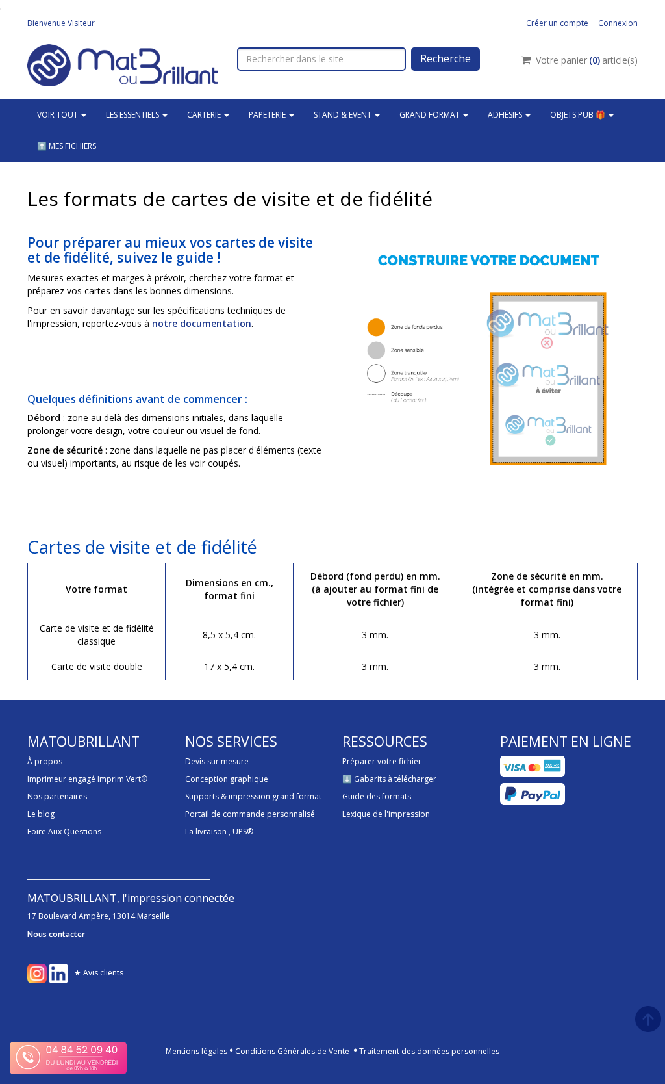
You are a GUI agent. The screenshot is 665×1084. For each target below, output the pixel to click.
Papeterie (268, 114)
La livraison (206, 831)
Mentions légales (196, 1051)
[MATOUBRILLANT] (122, 64)
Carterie (205, 114)
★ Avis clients (98, 972)
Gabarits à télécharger (395, 778)
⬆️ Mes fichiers (66, 145)
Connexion (618, 23)
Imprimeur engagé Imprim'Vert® (87, 778)
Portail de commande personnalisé (250, 813)
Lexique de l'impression (386, 813)
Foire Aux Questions (64, 831)
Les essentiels (133, 114)
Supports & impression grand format (253, 796)
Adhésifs (506, 114)
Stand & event (343, 114)
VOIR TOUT (58, 114)
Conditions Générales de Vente (292, 1051)
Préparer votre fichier (381, 761)
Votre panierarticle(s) (587, 60)
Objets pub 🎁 (578, 114)
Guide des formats (376, 796)
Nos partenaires (57, 796)
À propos (44, 761)
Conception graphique (226, 778)
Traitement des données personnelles (429, 1051)
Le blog (41, 813)
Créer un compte (557, 23)
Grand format (430, 114)
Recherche (445, 58)
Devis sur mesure (217, 761)
